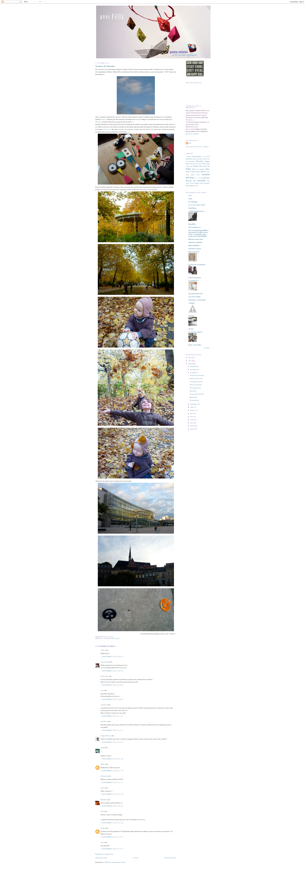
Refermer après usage (195, 239)
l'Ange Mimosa (105, 736)
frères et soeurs (198, 169)
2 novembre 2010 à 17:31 (112, 782)
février (192, 426)
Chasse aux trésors (195, 164)
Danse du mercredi (196, 385)
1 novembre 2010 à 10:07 (112, 699)
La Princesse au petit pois (196, 264)
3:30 (189, 195)
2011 (190, 361)
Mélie (102, 764)
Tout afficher (207, 348)
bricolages (192, 161)
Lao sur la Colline (194, 296)
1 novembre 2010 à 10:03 (112, 685)
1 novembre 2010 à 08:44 (112, 671)
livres (198, 171)
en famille (194, 166)
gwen (102, 788)
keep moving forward (195, 293)
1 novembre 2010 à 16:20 (112, 742)
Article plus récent (101, 858)
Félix (188, 168)
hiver (188, 171)
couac (190, 198)
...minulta (191, 303)
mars (192, 423)
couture (188, 166)
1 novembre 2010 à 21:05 (112, 759)
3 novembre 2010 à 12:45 (112, 837)
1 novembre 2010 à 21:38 (112, 771)
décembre (193, 366)
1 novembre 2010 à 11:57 (112, 716)
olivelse (190, 329)
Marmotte (103, 119)
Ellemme (103, 800)
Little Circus (107, 129)
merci (208, 172)
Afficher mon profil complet (197, 146)
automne (106, 638)
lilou (102, 811)
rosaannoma (104, 662)
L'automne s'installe (196, 381)
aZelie (103, 650)
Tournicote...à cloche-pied (197, 300)
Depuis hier (193, 397)
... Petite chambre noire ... (196, 211)
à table (188, 156)
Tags (208, 181)
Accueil (135, 858)
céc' (189, 143)
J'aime (192, 171)
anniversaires (197, 156)
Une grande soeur (195, 388)
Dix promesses (194, 400)
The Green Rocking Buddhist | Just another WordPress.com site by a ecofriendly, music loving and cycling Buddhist (198, 233)
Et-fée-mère (104, 676)
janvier (192, 429)
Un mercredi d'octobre (197, 394)
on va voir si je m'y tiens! (196, 205)
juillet (192, 410)
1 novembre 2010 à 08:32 (112, 656)
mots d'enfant (198, 178)
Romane (189, 180)
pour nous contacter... (193, 134)
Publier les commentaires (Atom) (115, 862)
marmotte (104, 705)
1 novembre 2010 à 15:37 (112, 730)
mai (191, 416)
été (209, 166)
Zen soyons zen (191, 185)
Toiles (187, 183)
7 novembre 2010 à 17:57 (112, 849)
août (191, 407)
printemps (206, 177)
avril (192, 420)
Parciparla (104, 776)
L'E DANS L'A (193, 280)
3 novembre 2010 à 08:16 (112, 806)
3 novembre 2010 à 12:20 (112, 823)
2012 (190, 357)
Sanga (103, 828)
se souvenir (199, 180)
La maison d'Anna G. (195, 332)
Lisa (102, 690)
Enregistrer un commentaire (104, 854)
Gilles (207, 169)
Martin (203, 171)
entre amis (203, 166)
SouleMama (192, 208)
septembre (193, 404)
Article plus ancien (170, 858)
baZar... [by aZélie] (194, 345)
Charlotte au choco (194, 248)
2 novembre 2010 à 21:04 (112, 794)
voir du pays (205, 183)
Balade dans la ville (196, 378)
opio (102, 842)
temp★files (192, 224)
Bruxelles (115, 638)
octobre (193, 373)
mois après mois (193, 175)
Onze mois (193, 391)
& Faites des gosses (194, 277)
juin (191, 413)
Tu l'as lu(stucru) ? (194, 227)
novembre (193, 369)
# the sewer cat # (193, 251)
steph (102, 747)
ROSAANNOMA (193, 245)
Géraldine (104, 721)
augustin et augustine (195, 242)
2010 (190, 364)
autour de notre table (199, 159)
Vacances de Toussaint (105, 66)
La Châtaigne (193, 201)
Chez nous (206, 163)
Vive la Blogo (194, 183)
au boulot (206, 156)
